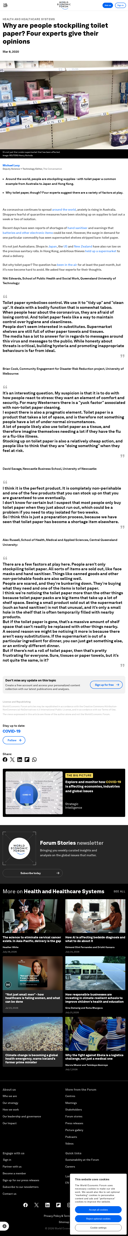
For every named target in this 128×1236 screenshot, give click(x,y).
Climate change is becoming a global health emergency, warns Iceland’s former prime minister (31, 1058)
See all (119, 891)
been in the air (67, 264)
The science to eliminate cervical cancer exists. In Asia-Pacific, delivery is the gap (32, 939)
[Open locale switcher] (4, 1226)
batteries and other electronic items (28, 232)
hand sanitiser (78, 228)
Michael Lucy (11, 165)
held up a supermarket (100, 251)
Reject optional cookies (98, 1218)
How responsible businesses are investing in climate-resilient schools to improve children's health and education (94, 998)
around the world (64, 209)
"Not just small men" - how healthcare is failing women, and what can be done (32, 998)
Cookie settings (98, 1227)
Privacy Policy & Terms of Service (64, 1216)
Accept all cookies (98, 1209)
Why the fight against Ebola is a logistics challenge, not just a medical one (94, 1057)
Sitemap (64, 1222)
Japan (52, 246)
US (65, 246)
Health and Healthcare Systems (29, 19)
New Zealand (83, 246)
